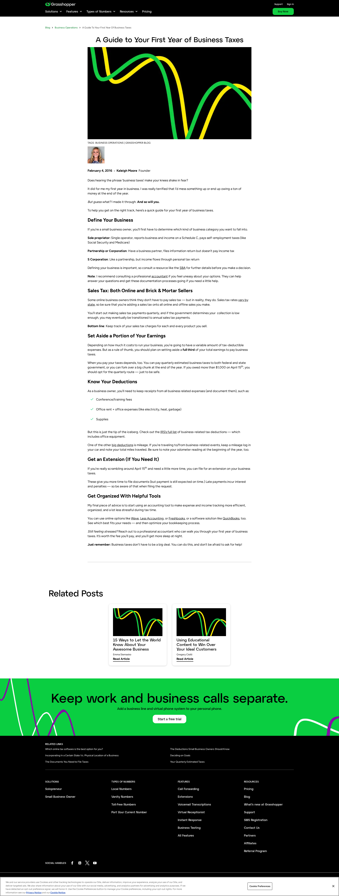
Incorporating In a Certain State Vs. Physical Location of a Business (82, 755)
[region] (169, 886)
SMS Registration (255, 820)
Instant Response (190, 820)
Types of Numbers (99, 11)
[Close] (333, 886)
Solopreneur (53, 788)
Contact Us (252, 827)
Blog (47, 27)
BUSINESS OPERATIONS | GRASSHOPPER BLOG (123, 142)
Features (72, 11)
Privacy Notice (33, 892)
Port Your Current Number (129, 812)
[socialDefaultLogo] (72, 863)
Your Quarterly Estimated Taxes (187, 761)
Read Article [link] (121, 658)
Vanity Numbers (122, 796)
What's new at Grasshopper (263, 804)
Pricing (146, 11)
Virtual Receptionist (191, 812)
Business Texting (189, 827)
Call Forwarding (188, 788)
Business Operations (66, 27)
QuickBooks (231, 518)
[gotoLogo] (60, 4)
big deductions (122, 445)
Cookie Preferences (259, 886)
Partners (250, 835)
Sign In (290, 4)
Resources (127, 11)
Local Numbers (121, 788)
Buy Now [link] (283, 11)
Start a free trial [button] (169, 719)
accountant (159, 276)
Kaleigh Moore (127, 171)
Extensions (185, 796)
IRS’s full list (168, 432)
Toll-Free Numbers (123, 804)
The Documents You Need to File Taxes (66, 761)
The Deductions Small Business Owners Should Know (200, 749)
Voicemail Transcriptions (194, 804)
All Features (186, 835)
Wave (135, 518)
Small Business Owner (60, 796)
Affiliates (250, 843)
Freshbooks (177, 518)
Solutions (51, 11)
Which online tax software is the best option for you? (74, 749)
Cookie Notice (57, 892)
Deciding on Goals (180, 755)
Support (278, 4)
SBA (183, 268)
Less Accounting (152, 518)
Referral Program (255, 851)
